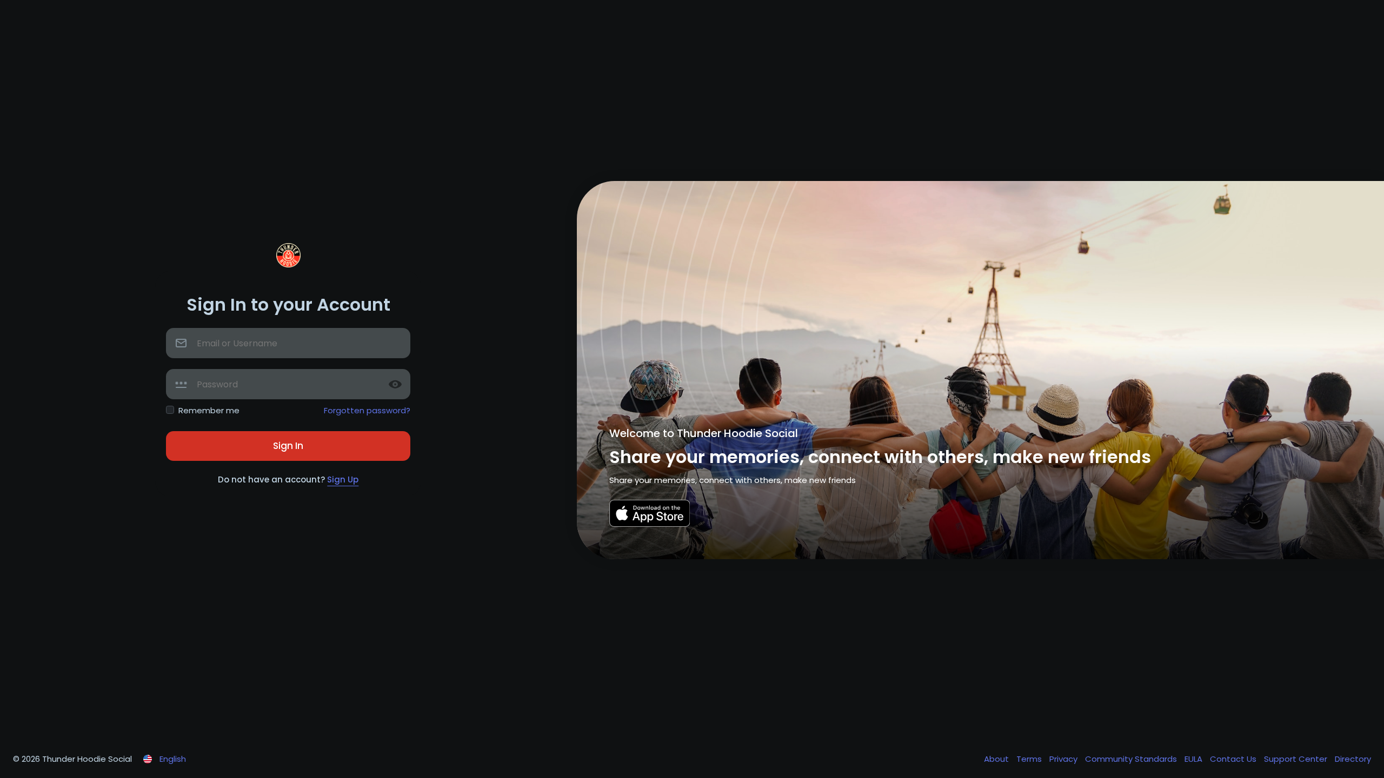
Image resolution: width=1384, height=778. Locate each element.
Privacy (1064, 758)
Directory (1353, 758)
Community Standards (1132, 758)
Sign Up (342, 479)
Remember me (208, 410)
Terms (1030, 758)
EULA (1195, 758)
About (997, 758)
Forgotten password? (367, 410)
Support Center (1296, 758)
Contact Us (1234, 758)
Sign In (288, 445)
